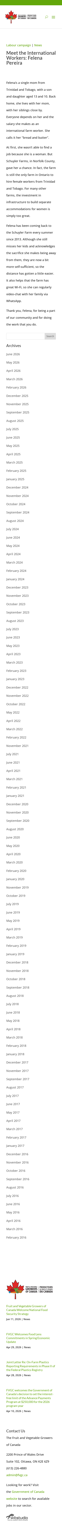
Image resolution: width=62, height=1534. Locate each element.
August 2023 (15, 621)
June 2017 (13, 1104)
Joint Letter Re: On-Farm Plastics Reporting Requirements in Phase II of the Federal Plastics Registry (30, 1366)
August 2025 (15, 421)
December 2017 (17, 1062)
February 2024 (16, 571)
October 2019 (15, 896)
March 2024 (14, 562)
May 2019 (13, 921)
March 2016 (14, 1229)
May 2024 (13, 546)
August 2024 (15, 521)
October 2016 (15, 1171)
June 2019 (13, 912)
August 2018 (15, 996)
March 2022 (14, 729)
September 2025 (17, 412)
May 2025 (13, 446)
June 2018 (13, 1012)
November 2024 (17, 496)
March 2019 (14, 937)
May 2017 (13, 1112)
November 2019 (17, 887)
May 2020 (13, 846)
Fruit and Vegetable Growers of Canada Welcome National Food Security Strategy (27, 1310)
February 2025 (16, 471)
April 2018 (13, 1029)
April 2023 (13, 654)
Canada (39, 1492)
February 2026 (16, 387)
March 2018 (14, 1037)
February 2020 (16, 871)
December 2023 (17, 587)
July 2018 (12, 1004)
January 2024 (15, 579)
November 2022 (17, 696)
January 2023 (15, 679)
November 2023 (17, 596)
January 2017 (15, 1146)
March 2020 (14, 862)
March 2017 (14, 1129)
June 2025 (13, 437)
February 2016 (16, 1237)
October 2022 (15, 704)
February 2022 (16, 737)
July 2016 (12, 1196)
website (11, 1499)
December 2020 (17, 804)
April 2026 (13, 371)
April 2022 (13, 721)
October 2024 (15, 504)
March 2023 (14, 662)
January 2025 (15, 479)
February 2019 (16, 946)
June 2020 (13, 837)
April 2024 (13, 554)
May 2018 (13, 1021)
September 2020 (17, 821)
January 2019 (15, 954)
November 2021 (17, 746)
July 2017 (12, 1096)
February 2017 (16, 1137)
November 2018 (17, 971)
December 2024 (17, 487)
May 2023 (13, 646)
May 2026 (13, 362)
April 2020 (13, 854)
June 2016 (13, 1204)
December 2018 (17, 962)
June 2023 (13, 637)
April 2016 (13, 1221)
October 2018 (15, 979)
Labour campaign (18, 45)
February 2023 (16, 671)
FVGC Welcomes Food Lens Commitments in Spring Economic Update (28, 1338)
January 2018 (15, 1054)
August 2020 (15, 829)
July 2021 (12, 754)
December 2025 (17, 396)
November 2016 (17, 1162)
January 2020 (15, 879)
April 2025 (13, 454)
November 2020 (17, 812)
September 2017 (17, 1079)
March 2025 (14, 462)
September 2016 (17, 1179)
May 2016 (13, 1212)
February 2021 (16, 787)
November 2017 (17, 1071)
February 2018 (16, 1046)
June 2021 (13, 762)
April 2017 (13, 1121)
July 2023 (12, 629)
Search (50, 336)
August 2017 (15, 1087)
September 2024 (17, 512)
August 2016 (15, 1187)
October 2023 (15, 604)
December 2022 (17, 687)
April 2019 (13, 929)
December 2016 (17, 1154)
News (38, 45)
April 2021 (13, 771)
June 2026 (13, 354)
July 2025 (12, 429)
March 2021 (14, 779)
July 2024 (12, 529)
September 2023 (17, 612)
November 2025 (17, 404)
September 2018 (17, 987)
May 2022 (13, 712)
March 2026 (14, 379)
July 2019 (12, 904)
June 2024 (13, 537)
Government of (23, 1492)
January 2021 (15, 796)
